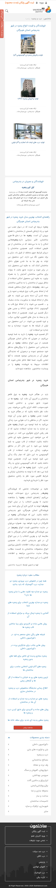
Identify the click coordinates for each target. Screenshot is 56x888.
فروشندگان (1, 15)
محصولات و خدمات (1, 29)
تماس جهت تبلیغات (37, 840)
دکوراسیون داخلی (40, 744)
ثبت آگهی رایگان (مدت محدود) (19, 2)
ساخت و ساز (42, 796)
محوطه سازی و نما (39, 791)
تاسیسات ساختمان (39, 801)
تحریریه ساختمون (15, 564)
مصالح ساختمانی (40, 760)
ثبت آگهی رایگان (38, 831)
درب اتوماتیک (39, 872)
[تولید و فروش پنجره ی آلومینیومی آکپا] (28, 44)
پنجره (11, 192)
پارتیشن (42, 862)
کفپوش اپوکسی (39, 866)
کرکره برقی (41, 877)
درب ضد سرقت (39, 851)
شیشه (25, 198)
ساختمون (30, 553)
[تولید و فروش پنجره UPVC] (28, 87)
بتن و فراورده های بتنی (37, 749)
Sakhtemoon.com (40, 886)
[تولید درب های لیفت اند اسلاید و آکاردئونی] (28, 131)
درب (16, 192)
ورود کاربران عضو (38, 836)
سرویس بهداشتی (40, 775)
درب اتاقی (41, 856)
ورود (41, 2)
